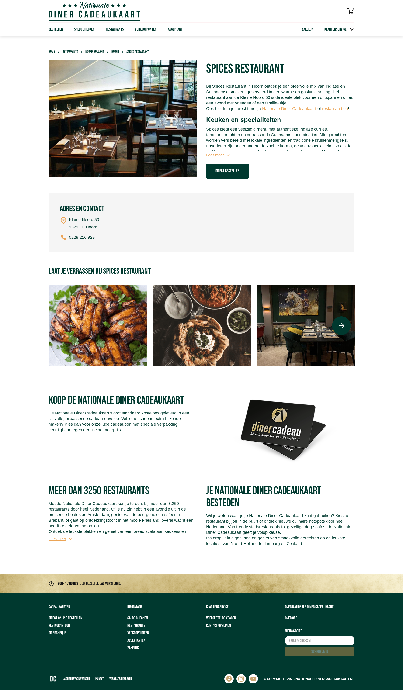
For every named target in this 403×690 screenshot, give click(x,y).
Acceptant (175, 29)
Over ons (291, 618)
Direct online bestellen (65, 618)
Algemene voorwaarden (76, 679)
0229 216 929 (82, 237)
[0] (350, 11)
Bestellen (56, 29)
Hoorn (115, 51)
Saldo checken (84, 29)
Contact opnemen (218, 625)
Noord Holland (94, 51)
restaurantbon (335, 108)
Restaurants (115, 29)
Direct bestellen (227, 171)
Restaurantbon (59, 625)
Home (52, 51)
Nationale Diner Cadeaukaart (289, 108)
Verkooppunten (146, 29)
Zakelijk (307, 29)
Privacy (99, 679)
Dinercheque (57, 633)
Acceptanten (136, 640)
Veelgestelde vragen (221, 618)
